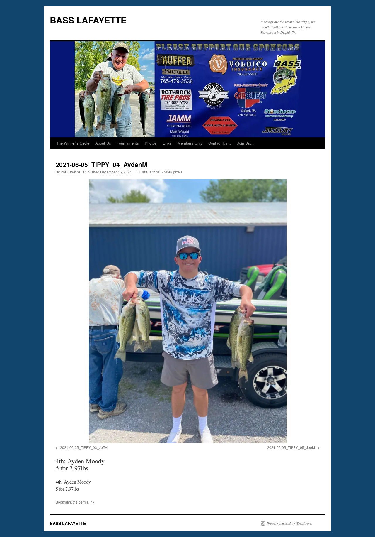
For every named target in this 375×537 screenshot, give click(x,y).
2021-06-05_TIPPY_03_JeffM (84, 447)
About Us (103, 143)
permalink (86, 501)
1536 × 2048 (162, 171)
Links (167, 143)
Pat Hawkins (71, 171)
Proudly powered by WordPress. (289, 523)
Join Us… (245, 143)
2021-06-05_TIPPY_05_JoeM (291, 447)
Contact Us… (219, 143)
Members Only (190, 143)
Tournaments (128, 143)
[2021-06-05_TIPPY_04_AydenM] (187, 311)
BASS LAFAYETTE (88, 19)
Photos (151, 143)
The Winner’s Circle (72, 143)
